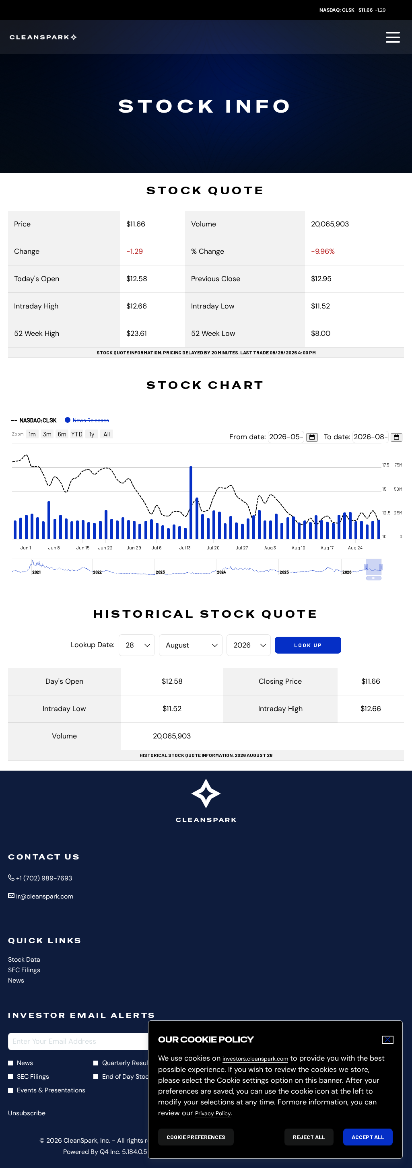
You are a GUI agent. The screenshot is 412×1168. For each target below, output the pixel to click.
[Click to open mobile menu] (392, 37)
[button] (373, 567)
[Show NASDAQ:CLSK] (33, 420)
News (27, 980)
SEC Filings (35, 970)
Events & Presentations (51, 1090)
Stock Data (35, 959)
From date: (248, 437)
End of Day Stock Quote (137, 1076)
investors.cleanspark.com (255, 1058)
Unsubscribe (26, 1113)
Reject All (309, 1136)
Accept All (368, 1136)
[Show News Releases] (87, 420)
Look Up (308, 645)
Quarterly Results (128, 1063)
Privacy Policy (213, 1113)
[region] (206, 495)
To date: (338, 437)
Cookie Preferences (196, 1136)
